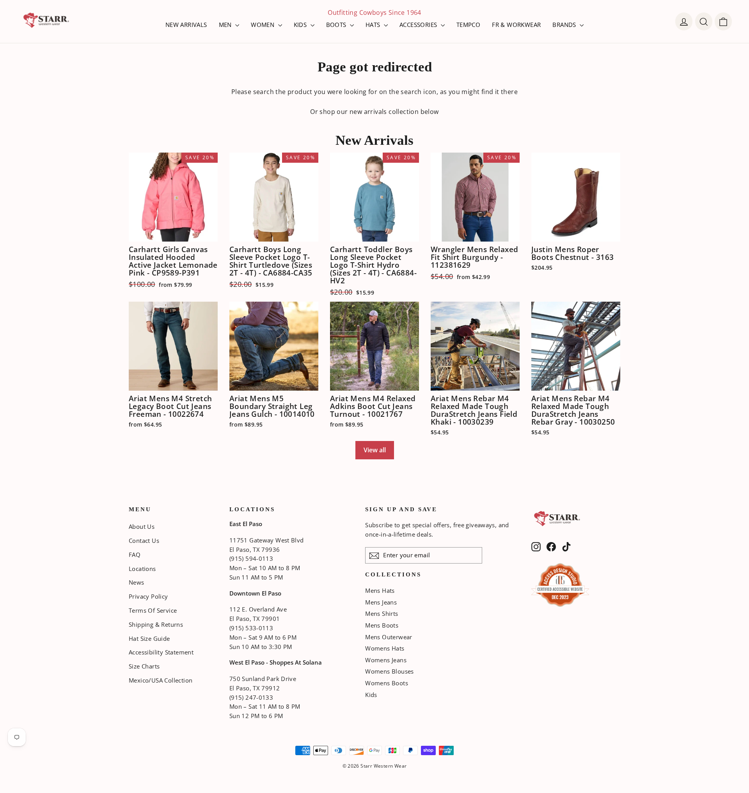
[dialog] (723, 21)
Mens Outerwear (388, 637)
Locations (142, 569)
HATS (374, 24)
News (136, 582)
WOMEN (263, 24)
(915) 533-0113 (251, 628)
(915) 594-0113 (251, 558)
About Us (141, 526)
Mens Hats (380, 590)
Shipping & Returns (156, 624)
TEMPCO (468, 24)
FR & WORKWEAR (516, 24)
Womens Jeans (385, 660)
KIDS (301, 24)
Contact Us (144, 540)
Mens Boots (381, 625)
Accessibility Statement (161, 652)
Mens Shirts (381, 613)
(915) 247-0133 (251, 697)
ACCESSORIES (419, 24)
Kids (371, 695)
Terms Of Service (153, 610)
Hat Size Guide (149, 638)
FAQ (134, 554)
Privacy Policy (148, 596)
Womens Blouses (389, 671)
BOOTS (337, 24)
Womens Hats (384, 648)
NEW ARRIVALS (186, 24)
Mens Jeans (381, 602)
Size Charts (144, 666)
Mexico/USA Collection (160, 680)
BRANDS (565, 24)
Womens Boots (386, 683)
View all (375, 450)
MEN (226, 24)
